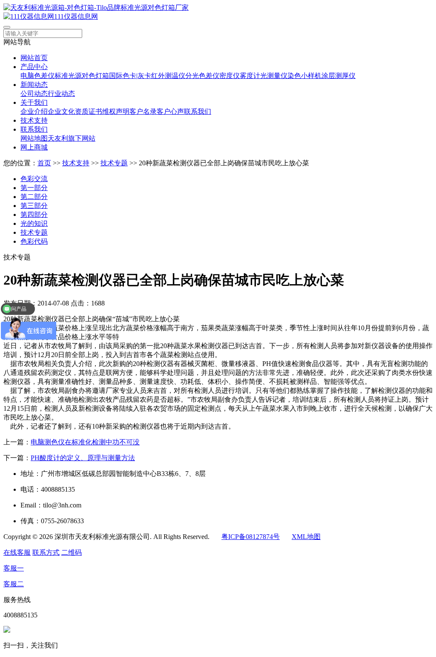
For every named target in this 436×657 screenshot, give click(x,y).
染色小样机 (304, 75)
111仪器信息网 (76, 16)
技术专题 (114, 163)
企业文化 (61, 111)
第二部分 (34, 196)
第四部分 (34, 214)
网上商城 (34, 147)
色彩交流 (34, 178)
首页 (44, 163)
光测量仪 (273, 75)
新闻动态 (34, 84)
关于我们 (34, 102)
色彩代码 (34, 241)
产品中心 (34, 66)
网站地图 (34, 138)
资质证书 (88, 111)
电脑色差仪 (37, 75)
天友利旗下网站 (71, 138)
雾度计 (250, 75)
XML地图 (306, 536)
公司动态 (34, 93)
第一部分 (34, 187)
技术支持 (34, 120)
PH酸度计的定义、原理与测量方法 (83, 457)
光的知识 (34, 223)
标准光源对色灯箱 (81, 75)
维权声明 (115, 111)
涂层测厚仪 (338, 75)
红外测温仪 (168, 75)
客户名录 (143, 111)
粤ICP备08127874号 (250, 536)
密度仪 (229, 75)
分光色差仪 (202, 75)
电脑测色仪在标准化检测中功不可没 (85, 442)
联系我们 (197, 111)
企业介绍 (34, 111)
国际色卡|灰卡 (130, 75)
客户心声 (170, 111)
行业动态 (61, 93)
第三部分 (34, 205)
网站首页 (34, 57)
